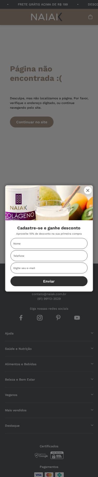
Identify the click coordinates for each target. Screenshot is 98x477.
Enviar (49, 281)
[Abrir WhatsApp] (85, 464)
